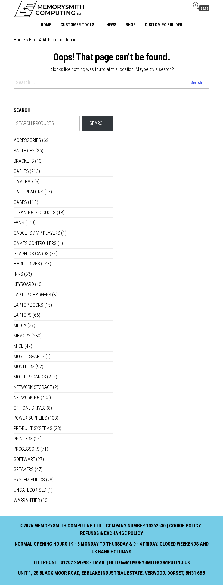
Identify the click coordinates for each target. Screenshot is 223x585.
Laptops (23, 315)
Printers (23, 438)
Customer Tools (77, 24)
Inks (18, 274)
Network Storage (33, 387)
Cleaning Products (35, 212)
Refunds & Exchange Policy (111, 533)
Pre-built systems (33, 428)
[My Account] (184, 8)
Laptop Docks (28, 305)
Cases (20, 202)
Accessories (27, 140)
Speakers (24, 469)
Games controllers (35, 243)
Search (22, 110)
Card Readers (28, 192)
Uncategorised (30, 490)
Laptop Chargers (32, 294)
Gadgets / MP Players (37, 233)
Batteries (24, 150)
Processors (26, 449)
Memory (22, 335)
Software (24, 459)
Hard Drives (27, 263)
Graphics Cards (31, 253)
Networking (27, 397)
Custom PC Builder (163, 24)
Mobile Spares (29, 356)
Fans (19, 222)
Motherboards (30, 377)
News (111, 24)
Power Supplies (30, 418)
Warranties (27, 500)
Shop (131, 24)
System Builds (29, 479)
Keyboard (24, 284)
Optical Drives (30, 408)
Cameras (23, 181)
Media (20, 325)
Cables (21, 171)
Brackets (24, 161)
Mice (18, 346)
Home (46, 24)
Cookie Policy (185, 525)
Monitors (24, 366)
